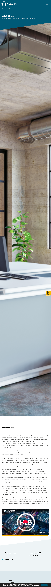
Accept (44, 585)
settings (37, 585)
